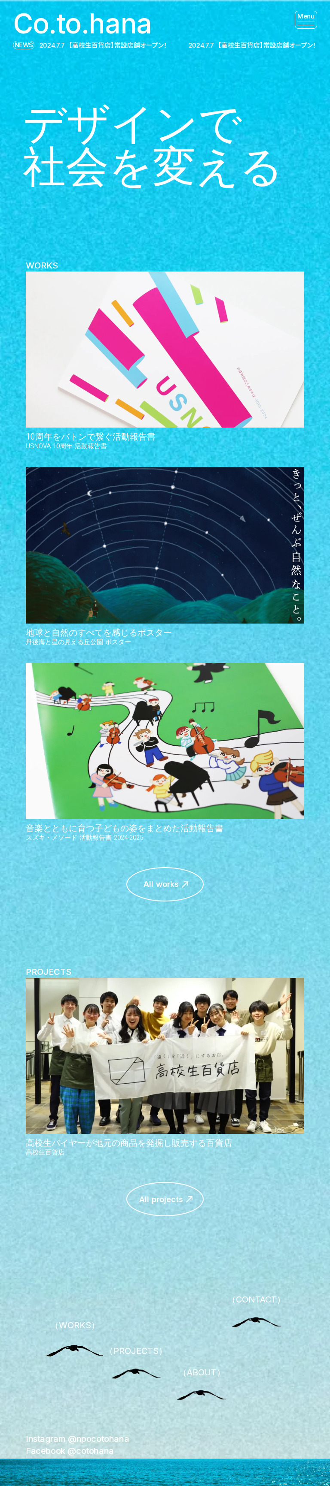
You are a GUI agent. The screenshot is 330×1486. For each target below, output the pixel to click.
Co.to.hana (82, 23)
